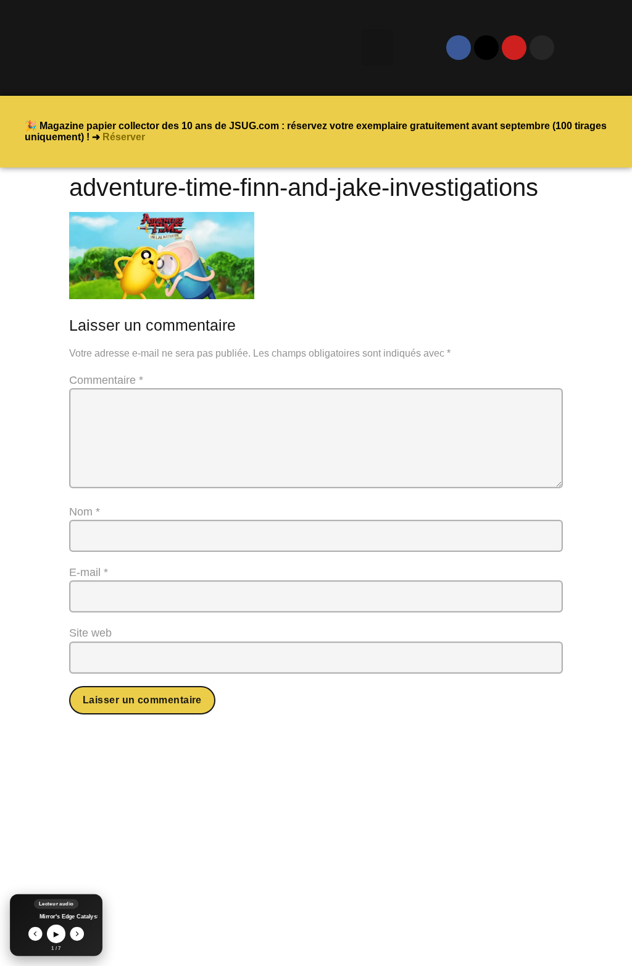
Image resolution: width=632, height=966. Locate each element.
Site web (90, 633)
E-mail (88, 572)
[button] (377, 47)
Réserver (123, 137)
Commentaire (106, 380)
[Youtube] (514, 47)
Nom (84, 512)
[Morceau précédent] (35, 934)
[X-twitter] (486, 47)
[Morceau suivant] (77, 934)
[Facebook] (458, 47)
